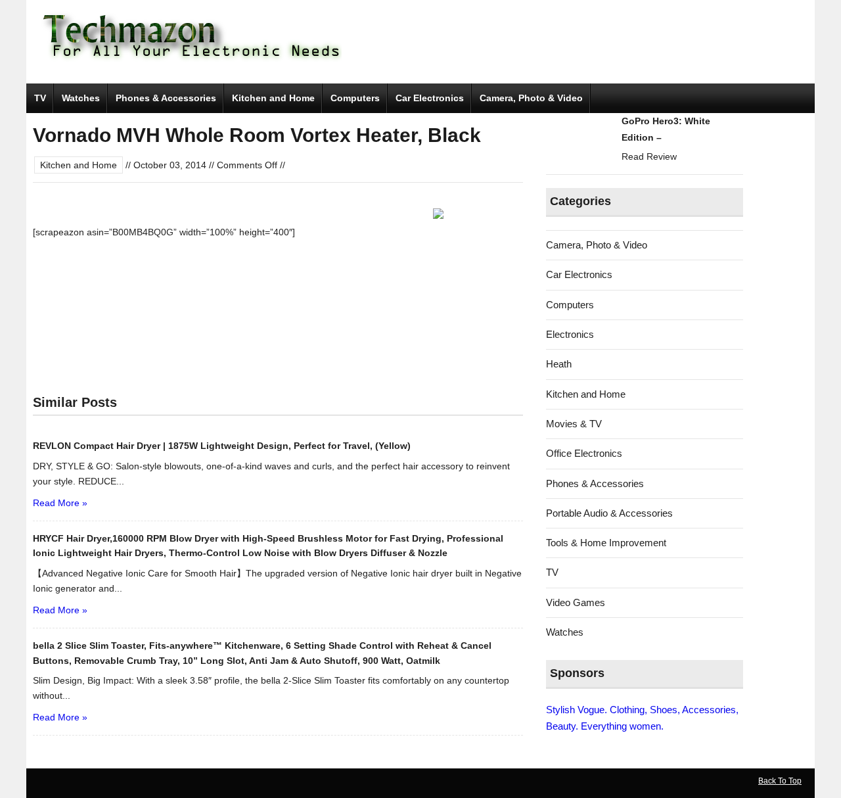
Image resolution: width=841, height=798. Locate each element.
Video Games (575, 602)
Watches (81, 98)
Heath (559, 363)
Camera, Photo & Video (531, 98)
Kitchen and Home (273, 98)
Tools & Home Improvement (606, 542)
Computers (355, 98)
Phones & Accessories (166, 98)
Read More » (60, 503)
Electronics (570, 334)
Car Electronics (430, 98)
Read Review (649, 156)
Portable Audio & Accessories (609, 513)
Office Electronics (584, 453)
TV (40, 98)
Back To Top (780, 781)
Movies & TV (574, 423)
